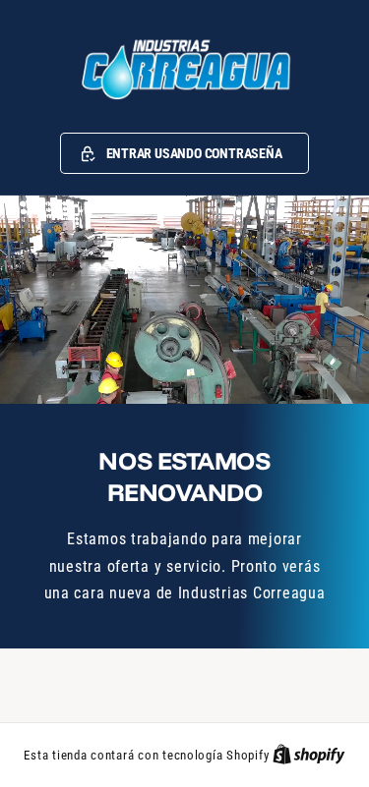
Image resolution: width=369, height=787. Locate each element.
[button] (184, 153)
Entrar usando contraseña (194, 153)
